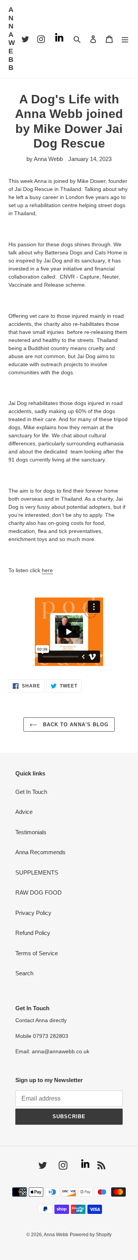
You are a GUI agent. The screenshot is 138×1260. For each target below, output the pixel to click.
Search (24, 973)
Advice (24, 811)
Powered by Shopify (91, 1234)
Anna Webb (12, 38)
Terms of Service (36, 953)
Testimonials (30, 832)
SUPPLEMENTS (36, 872)
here (47, 570)
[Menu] (125, 39)
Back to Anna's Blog (74, 724)
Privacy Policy (33, 913)
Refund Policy (32, 933)
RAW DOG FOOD (38, 892)
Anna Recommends (40, 852)
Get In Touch (31, 792)
